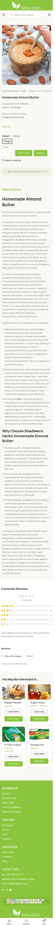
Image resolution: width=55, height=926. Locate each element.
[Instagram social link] (7, 890)
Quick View (14, 711)
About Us (6, 793)
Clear (6, 147)
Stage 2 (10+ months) (40, 90)
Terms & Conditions (11, 807)
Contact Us (7, 857)
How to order (8, 852)
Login (4, 834)
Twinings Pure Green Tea (37, 746)
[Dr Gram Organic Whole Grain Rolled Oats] (13, 734)
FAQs (4, 861)
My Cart (5, 830)
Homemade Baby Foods (13, 90)
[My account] (49, 15)
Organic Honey (37, 702)
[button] (13, 719)
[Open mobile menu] (4, 15)
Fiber (19, 399)
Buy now (40, 153)
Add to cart (23, 153)
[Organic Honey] (39, 691)
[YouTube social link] (11, 890)
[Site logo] (26, 4)
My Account (7, 825)
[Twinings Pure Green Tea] (39, 734)
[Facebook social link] (3, 890)
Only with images (13, 656)
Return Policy (8, 802)
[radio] (7, 141)
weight (6, 136)
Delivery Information (11, 812)
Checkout (6, 839)
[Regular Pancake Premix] (13, 691)
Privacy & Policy (9, 798)
